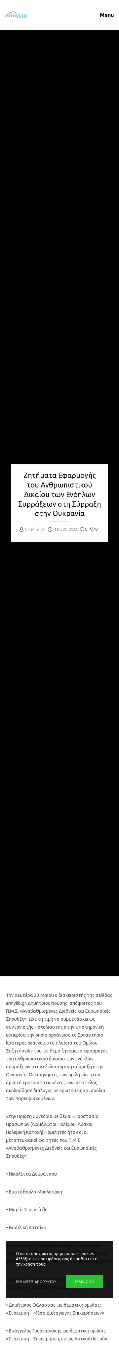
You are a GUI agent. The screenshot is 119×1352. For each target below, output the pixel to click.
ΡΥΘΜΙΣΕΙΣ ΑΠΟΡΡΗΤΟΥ (36, 1281)
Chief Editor (35, 529)
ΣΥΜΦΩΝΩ (84, 1281)
